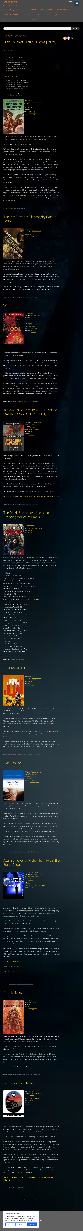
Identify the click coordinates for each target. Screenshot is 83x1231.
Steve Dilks (31, 685)
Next (37, 1199)
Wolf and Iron (9, 54)
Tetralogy (29, 103)
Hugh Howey (32, 326)
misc (21, 15)
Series (28, 317)
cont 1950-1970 (28, 852)
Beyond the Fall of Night (11, 971)
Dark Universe (13, 992)
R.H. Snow (31, 435)
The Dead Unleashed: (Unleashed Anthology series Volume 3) (26, 514)
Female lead (33, 114)
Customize (10, 1224)
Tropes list (41, 15)
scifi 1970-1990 (21, 208)
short (29, 234)
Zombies (30, 530)
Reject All (21, 1224)
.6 (29, 433)
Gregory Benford (42, 885)
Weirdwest (36, 429)
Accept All (31, 1224)
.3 (29, 324)
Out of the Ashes (10, 76)
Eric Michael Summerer (35, 1009)
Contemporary (36, 297)
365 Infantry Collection (19, 1083)
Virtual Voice (33, 113)
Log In (70, 1)
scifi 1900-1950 (21, 984)
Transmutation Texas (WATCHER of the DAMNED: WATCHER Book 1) (30, 412)
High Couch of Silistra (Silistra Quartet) (29, 42)
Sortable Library (8, 10)
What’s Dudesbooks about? (12, 20)
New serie (32, 1095)
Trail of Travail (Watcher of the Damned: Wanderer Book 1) (38, 496)
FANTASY (33, 10)
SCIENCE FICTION (46, 10)
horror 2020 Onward (18, 659)
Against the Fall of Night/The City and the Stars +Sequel (31, 862)
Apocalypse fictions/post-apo (16, 297)
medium (30, 107)
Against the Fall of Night (11, 961)
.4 (29, 109)
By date (49, 15)
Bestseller (32, 330)
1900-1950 (30, 872)
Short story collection (32, 526)
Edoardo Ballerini (34, 328)
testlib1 (26, 20)
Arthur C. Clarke (33, 885)
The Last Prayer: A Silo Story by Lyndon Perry (29, 219)
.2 (29, 883)
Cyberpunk (31, 1098)
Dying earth (30, 880)
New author (33, 424)
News (18, 10)
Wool (7, 305)
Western (35, 427)
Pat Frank (31, 778)
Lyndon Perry (32, 236)
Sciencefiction (12, 208)
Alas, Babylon (12, 763)
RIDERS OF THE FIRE (18, 668)
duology (30, 876)
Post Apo (30, 105)
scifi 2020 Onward (21, 1188)
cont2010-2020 (28, 297)
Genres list (31, 15)
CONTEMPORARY (62, 10)
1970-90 (29, 100)
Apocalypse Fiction (33, 528)
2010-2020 (30, 229)
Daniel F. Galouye (33, 1008)
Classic (37, 782)
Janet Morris (32, 111)
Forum (25, 10)
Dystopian (30, 321)
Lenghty (30, 323)
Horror (11, 659)
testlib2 (33, 20)
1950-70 (29, 771)
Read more (14, 70)
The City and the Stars (11, 966)
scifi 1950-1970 (29, 984)
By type (56, 15)
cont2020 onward (28, 504)
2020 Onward (30, 525)
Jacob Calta (31, 1105)
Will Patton (32, 780)
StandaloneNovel (31, 679)
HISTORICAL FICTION (10, 15)
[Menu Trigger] (76, 3)
